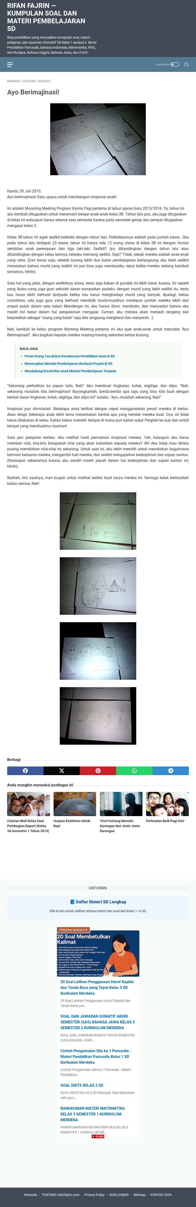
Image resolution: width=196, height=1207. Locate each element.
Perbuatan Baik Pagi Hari (165, 821)
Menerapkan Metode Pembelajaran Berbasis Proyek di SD (68, 364)
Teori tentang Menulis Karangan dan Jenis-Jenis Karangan (120, 826)
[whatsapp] (134, 770)
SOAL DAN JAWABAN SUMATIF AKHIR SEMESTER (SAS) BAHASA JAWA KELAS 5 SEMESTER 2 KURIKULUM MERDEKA (97, 1022)
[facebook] (25, 770)
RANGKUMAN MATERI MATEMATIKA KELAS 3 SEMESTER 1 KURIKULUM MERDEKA (92, 1114)
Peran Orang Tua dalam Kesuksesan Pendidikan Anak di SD (70, 356)
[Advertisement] (98, 1173)
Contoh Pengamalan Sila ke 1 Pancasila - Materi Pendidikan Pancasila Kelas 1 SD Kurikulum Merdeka (95, 1057)
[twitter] (62, 770)
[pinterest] (98, 770)
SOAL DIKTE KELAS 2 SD (81, 1085)
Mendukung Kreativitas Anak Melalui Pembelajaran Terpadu (70, 371)
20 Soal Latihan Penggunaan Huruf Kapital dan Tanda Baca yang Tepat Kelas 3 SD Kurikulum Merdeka (97, 988)
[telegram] (170, 770)
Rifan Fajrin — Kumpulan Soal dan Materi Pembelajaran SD (46, 17)
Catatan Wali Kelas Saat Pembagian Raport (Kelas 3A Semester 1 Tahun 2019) (28, 826)
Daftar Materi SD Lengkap (101, 901)
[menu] (13, 64)
